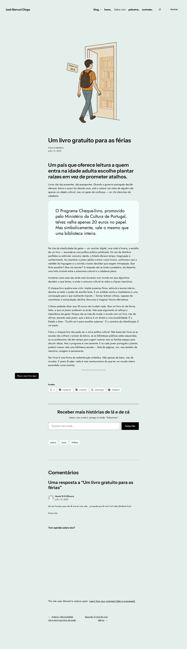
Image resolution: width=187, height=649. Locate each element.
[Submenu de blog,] (100, 9)
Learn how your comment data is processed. (112, 601)
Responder (53, 513)
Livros (63, 442)
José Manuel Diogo (18, 9)
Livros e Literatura (56, 147)
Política (75, 442)
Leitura (53, 442)
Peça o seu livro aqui (26, 375)
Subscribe (130, 426)
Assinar (174, 9)
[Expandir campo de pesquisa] (160, 9)
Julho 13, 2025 (61, 499)
